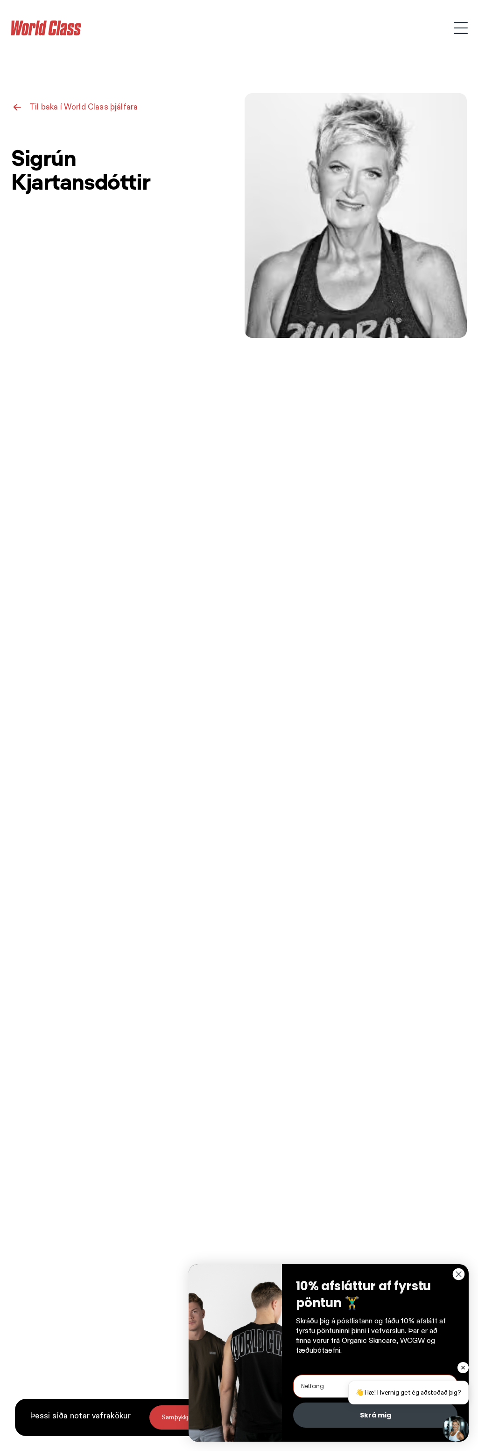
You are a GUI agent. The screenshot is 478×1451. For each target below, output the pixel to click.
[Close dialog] (458, 1274)
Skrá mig (375, 1415)
